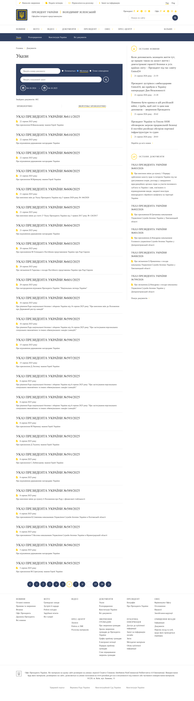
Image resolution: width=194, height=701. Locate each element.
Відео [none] (51, 29)
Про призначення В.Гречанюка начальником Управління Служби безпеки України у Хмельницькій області (154, 218)
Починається (70, 70)
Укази (18, 37)
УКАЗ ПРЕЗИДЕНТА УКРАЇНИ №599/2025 (48, 318)
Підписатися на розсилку (82, 3)
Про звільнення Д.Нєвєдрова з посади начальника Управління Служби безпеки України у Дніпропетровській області (154, 288)
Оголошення (160, 606)
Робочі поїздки (50, 609)
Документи (31, 48)
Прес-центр (78, 619)
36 (102, 584)
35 (95, 584)
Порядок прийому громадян (107, 647)
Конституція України (58, 37)
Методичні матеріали (136, 642)
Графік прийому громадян (110, 638)
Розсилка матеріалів (80, 629)
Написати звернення (31, 3)
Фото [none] (36, 29)
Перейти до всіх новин (141, 143)
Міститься (84, 70)
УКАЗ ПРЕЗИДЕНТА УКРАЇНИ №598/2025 (48, 339)
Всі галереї (48, 616)
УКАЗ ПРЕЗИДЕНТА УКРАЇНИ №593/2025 (48, 418)
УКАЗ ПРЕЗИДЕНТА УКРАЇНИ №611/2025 (48, 116)
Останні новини (23, 602)
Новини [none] (21, 29)
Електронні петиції (107, 642)
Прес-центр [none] (125, 29)
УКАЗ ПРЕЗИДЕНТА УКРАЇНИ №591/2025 (48, 454)
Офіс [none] (108, 29)
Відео (74, 599)
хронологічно (24, 106)
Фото (47, 599)
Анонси (74, 622)
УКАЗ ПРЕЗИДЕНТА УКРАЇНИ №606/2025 (48, 189)
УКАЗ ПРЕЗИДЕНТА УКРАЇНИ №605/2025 (48, 207)
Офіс (157, 599)
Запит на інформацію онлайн (136, 633)
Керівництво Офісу (163, 602)
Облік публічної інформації (134, 647)
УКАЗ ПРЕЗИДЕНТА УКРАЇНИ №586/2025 (48, 545)
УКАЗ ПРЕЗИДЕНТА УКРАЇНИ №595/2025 (48, 376)
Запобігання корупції (164, 613)
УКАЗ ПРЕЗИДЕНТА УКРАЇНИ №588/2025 (48, 508)
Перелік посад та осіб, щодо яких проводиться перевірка (165, 632)
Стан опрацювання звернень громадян (107, 653)
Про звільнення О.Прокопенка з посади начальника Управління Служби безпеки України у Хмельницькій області (153, 265)
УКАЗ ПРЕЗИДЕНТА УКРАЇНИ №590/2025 (48, 472)
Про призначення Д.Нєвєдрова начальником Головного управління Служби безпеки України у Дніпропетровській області (152, 241)
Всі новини (21, 620)
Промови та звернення (26, 606)
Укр (167, 3)
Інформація (159, 622)
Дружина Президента (25, 616)
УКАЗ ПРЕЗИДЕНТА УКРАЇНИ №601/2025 (48, 279)
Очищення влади (165, 619)
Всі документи (80, 37)
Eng (173, 3)
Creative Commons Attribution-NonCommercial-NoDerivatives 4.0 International (132, 672)
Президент (133, 599)
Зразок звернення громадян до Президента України (109, 632)
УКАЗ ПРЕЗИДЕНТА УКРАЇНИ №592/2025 (48, 436)
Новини (20, 599)
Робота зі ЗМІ (77, 626)
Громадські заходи (51, 602)
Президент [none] (91, 29)
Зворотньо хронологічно (92, 106)
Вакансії (158, 609)
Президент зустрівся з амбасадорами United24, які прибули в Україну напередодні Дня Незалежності (151, 86)
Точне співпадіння (100, 70)
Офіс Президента (23, 613)
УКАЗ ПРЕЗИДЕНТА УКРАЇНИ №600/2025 (48, 298)
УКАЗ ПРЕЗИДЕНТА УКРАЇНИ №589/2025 (48, 490)
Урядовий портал (57, 687)
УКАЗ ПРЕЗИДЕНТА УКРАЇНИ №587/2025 (48, 526)
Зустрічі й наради (51, 606)
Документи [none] (69, 29)
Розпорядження (35, 37)
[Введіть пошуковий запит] (106, 79)
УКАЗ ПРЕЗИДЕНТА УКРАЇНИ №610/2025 (48, 134)
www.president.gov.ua (106, 675)
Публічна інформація (134, 620)
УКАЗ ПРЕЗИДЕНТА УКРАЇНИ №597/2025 (48, 358)
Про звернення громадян (109, 625)
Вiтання (19, 609)
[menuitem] (23, 29)
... (89, 584)
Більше (168, 29)
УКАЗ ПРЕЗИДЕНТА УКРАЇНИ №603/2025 (48, 243)
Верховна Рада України (80, 687)
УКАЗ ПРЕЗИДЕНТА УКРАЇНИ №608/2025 (48, 171)
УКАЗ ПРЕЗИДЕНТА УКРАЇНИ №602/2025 (48, 261)
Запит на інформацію (110, 3)
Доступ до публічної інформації (136, 627)
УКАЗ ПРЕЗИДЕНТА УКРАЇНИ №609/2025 (48, 152)
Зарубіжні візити (51, 613)
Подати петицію (56, 3)
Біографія (131, 602)
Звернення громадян (105, 620)
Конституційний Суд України (108, 687)
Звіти (129, 638)
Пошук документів (139, 298)
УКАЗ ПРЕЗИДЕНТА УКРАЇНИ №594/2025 (48, 397)
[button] (138, 11)
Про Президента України (137, 606)
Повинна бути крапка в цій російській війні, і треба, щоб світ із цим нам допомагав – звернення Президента (152, 106)
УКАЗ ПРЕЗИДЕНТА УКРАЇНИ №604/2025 (48, 225)
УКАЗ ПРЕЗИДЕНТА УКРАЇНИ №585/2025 (48, 563)
